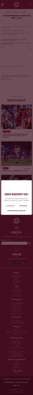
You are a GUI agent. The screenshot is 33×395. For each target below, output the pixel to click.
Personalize (23, 205)
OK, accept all (10, 205)
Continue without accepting (16, 210)
